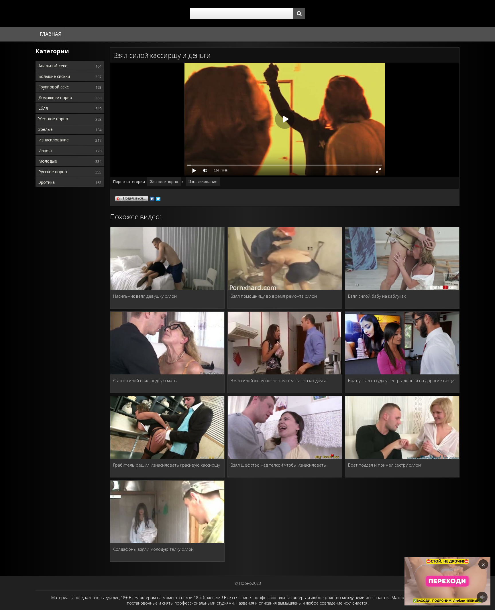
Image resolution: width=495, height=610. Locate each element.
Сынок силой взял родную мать (145, 380)
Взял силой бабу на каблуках (377, 296)
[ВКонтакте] (152, 197)
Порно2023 (250, 583)
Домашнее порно (55, 97)
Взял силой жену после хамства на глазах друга (278, 380)
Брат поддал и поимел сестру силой (384, 465)
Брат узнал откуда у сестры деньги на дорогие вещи (401, 380)
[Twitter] (158, 197)
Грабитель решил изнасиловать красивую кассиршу (166, 465)
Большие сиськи (54, 76)
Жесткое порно (53, 118)
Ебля (43, 108)
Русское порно (52, 171)
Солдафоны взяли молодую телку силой (153, 549)
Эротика (46, 182)
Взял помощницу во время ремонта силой (274, 296)
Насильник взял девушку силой (145, 296)
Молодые (47, 161)
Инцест (45, 150)
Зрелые (45, 129)
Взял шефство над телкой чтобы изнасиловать (278, 465)
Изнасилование (53, 140)
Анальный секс (52, 65)
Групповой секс (53, 87)
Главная (51, 34)
